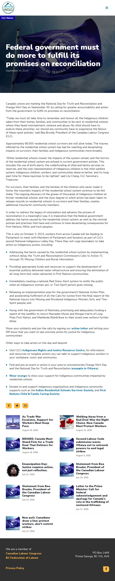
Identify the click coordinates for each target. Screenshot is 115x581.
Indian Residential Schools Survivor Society (64, 390)
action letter (79, 328)
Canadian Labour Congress (23, 553)
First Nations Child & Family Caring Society (57, 392)
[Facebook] (106, 569)
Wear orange (18, 376)
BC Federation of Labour (22, 558)
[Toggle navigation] (108, 8)
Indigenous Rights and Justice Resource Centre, (54, 350)
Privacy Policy (15, 568)
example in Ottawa (84, 368)
